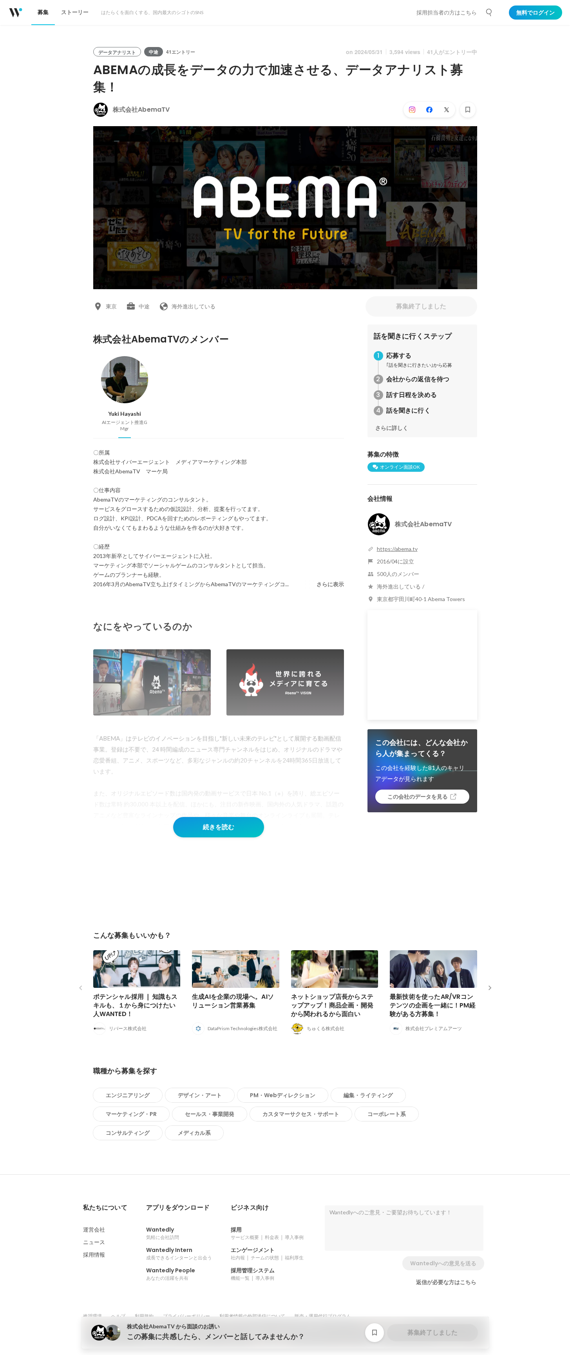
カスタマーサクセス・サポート (300, 1114)
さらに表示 (330, 584)
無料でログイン (535, 12)
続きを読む (218, 826)
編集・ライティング (368, 1095)
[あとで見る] (468, 110)
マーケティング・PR (131, 1114)
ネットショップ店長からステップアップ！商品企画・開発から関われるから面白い (332, 1005)
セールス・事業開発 (209, 1114)
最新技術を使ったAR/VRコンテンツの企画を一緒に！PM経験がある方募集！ (433, 1005)
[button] (105, 1207)
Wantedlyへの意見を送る (443, 1263)
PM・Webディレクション (282, 1095)
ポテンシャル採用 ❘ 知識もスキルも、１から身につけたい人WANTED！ (135, 1005)
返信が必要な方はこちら (446, 1282)
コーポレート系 (386, 1114)
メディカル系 (194, 1133)
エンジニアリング (128, 1095)
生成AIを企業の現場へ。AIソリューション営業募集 (233, 1001)
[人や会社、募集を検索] (489, 12)
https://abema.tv (397, 548)
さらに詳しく (391, 428)
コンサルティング (128, 1133)
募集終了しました (421, 306)
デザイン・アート (200, 1095)
